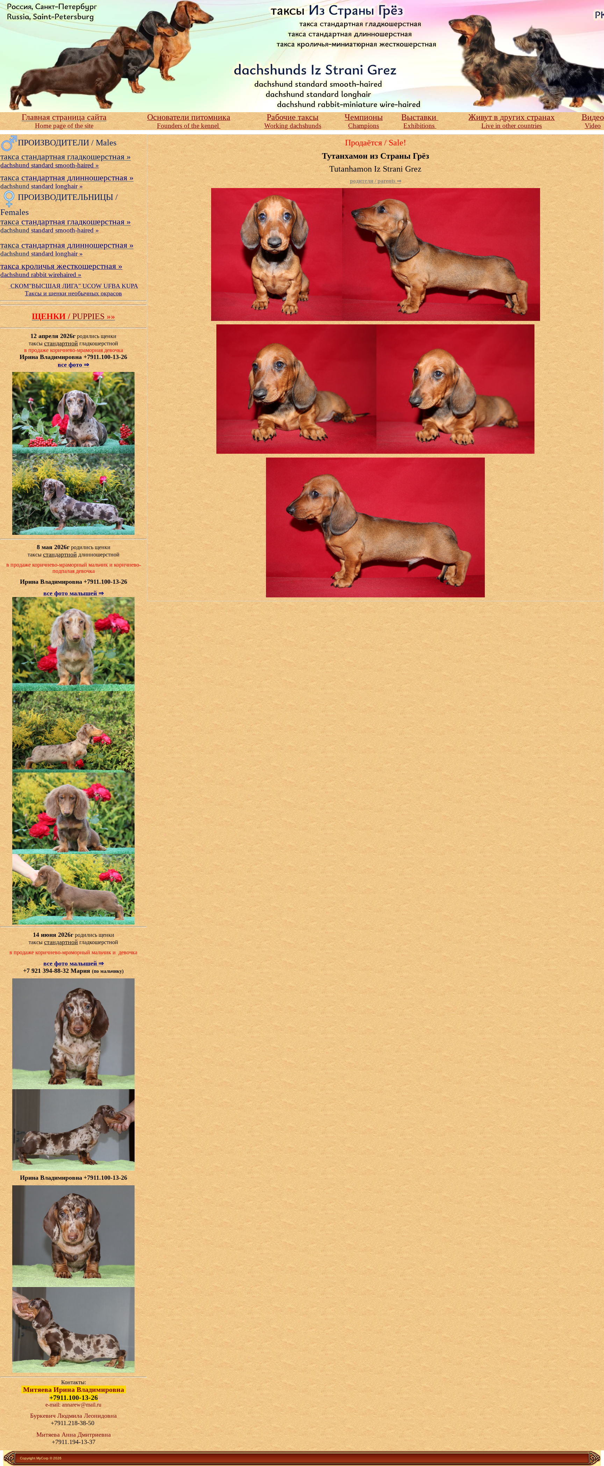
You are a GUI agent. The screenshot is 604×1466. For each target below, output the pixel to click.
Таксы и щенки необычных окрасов (73, 293)
